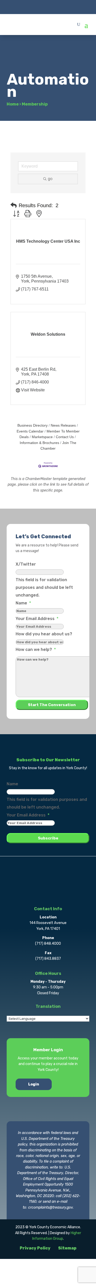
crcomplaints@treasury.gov (50, 1207)
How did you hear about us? (44, 634)
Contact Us (65, 437)
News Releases (63, 425)
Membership (35, 104)
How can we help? (36, 649)
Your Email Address (37, 618)
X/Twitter (26, 564)
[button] (13, 205)
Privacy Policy (35, 1248)
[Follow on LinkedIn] (58, 7)
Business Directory (32, 425)
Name (23, 603)
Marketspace (42, 437)
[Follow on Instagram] (48, 7)
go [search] (50, 179)
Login (33, 1084)
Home (13, 104)
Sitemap (67, 1248)
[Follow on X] (38, 7)
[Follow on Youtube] (69, 7)
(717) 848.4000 (48, 943)
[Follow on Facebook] (28, 7)
